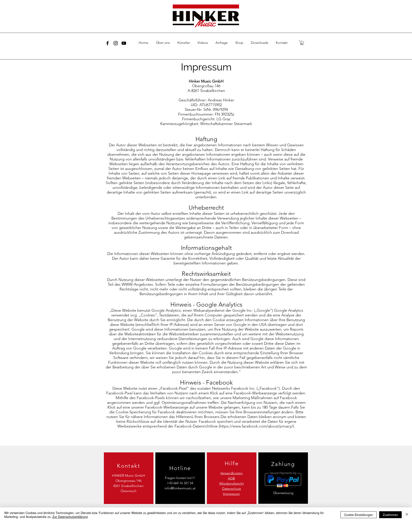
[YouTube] (124, 43)
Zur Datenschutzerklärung (70, 516)
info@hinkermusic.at (180, 488)
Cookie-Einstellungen (358, 515)
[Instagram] (115, 43)
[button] (302, 42)
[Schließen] (406, 515)
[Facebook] (107, 43)
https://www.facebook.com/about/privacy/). (257, 426)
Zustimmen (390, 515)
